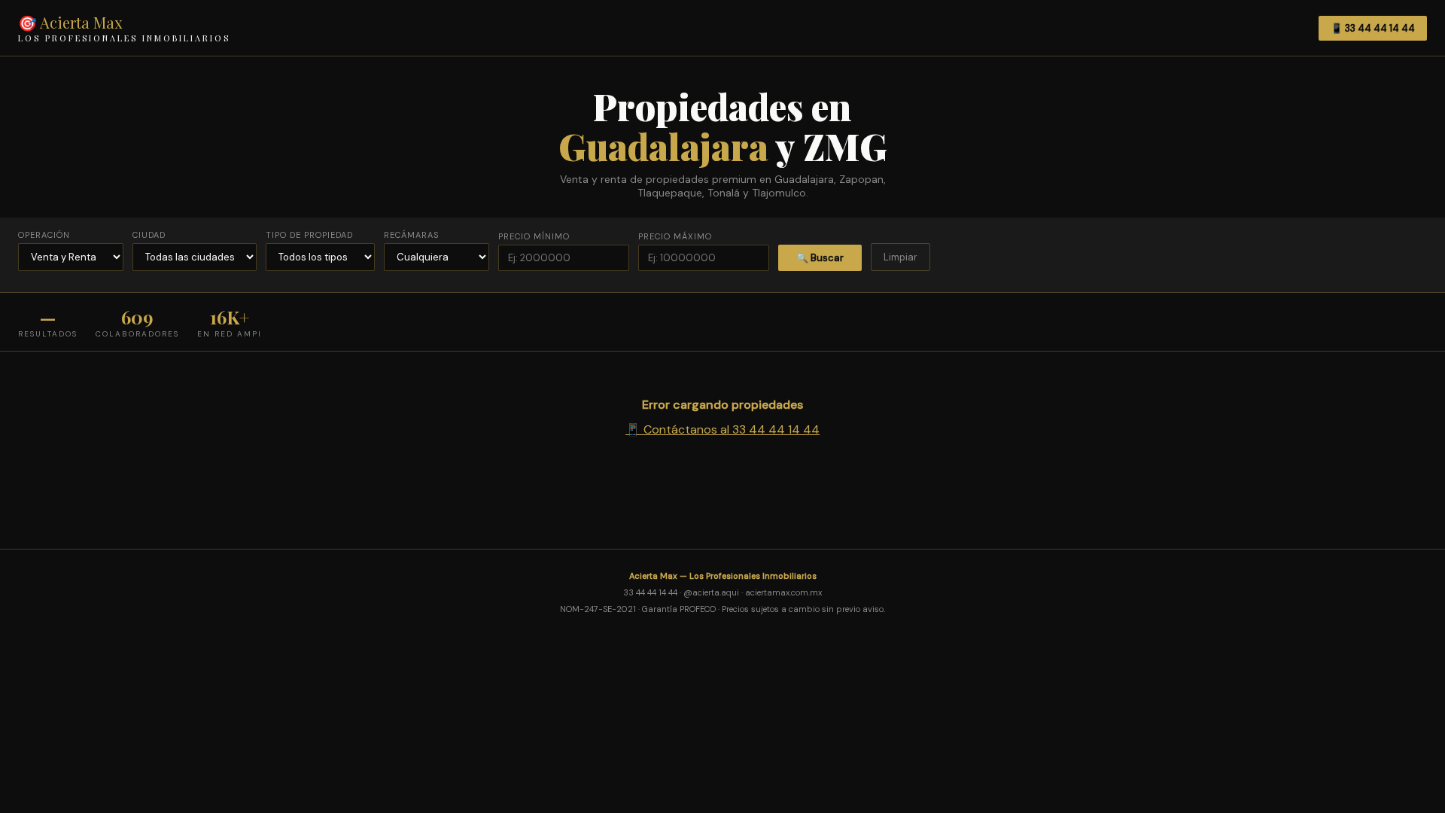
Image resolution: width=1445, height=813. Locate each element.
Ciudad (149, 235)
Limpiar (900, 257)
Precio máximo (675, 236)
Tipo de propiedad (309, 235)
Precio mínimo (534, 236)
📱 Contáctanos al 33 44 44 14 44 (722, 429)
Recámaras (411, 235)
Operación (44, 235)
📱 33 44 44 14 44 (1373, 28)
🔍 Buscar (820, 257)
